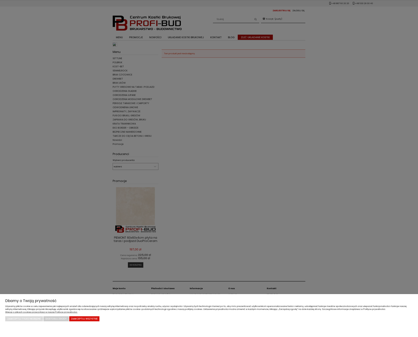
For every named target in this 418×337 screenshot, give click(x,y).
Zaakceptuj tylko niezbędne (24, 318)
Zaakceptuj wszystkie (84, 318)
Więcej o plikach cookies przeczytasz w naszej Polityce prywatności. (41, 312)
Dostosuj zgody (56, 318)
